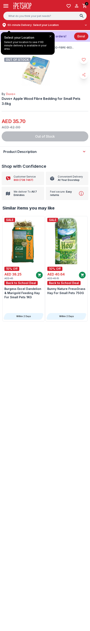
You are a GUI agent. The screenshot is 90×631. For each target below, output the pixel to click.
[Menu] (6, 6)
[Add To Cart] (39, 275)
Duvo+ (11, 94)
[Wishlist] (69, 6)
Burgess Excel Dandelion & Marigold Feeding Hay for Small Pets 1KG (22, 293)
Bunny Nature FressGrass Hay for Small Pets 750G (66, 291)
